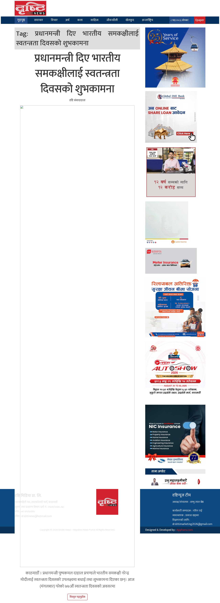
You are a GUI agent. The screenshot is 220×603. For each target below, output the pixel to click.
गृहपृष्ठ (21, 20)
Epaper (199, 20)
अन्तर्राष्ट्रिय (147, 20)
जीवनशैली (112, 20)
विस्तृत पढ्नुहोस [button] (77, 597)
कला (80, 20)
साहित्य (94, 20)
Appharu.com (185, 530)
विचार (54, 20)
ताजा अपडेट (158, 471)
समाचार (38, 20)
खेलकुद (130, 20)
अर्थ (67, 20)
